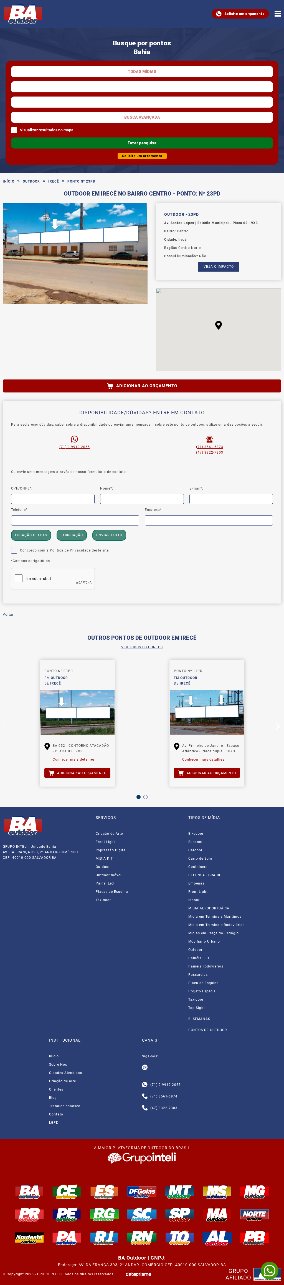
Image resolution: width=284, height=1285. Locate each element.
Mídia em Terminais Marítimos (215, 917)
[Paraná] (29, 1214)
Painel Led (105, 883)
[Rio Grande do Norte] (142, 1238)
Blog (53, 1098)
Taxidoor (103, 900)
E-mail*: (196, 488)
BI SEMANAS (199, 1019)
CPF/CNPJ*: (21, 488)
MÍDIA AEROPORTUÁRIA (208, 908)
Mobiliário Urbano (204, 941)
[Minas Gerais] (255, 1191)
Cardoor (195, 850)
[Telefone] (145, 1096)
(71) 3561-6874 (209, 447)
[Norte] (255, 1214)
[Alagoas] (217, 1237)
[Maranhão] (217, 1214)
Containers (197, 867)
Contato (56, 1114)
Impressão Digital (111, 850)
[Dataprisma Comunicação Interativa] (138, 1274)
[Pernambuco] (67, 1214)
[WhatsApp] (269, 1270)
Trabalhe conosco (64, 1106)
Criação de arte (62, 1081)
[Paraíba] (255, 1238)
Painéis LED (198, 958)
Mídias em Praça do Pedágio (213, 933)
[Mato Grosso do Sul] (217, 1191)
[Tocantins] (179, 1238)
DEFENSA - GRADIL (204, 875)
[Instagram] (145, 1068)
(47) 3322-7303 (209, 452)
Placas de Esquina (112, 892)
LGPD (54, 1123)
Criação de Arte (109, 834)
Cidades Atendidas (65, 1073)
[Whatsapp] (145, 1085)
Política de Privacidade (70, 550)
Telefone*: (20, 510)
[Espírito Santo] (104, 1191)
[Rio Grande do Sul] (104, 1214)
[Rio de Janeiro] (104, 1238)
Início (8, 181)
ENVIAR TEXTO (109, 535)
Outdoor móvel (108, 875)
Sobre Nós (58, 1065)
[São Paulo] (179, 1214)
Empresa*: (154, 510)
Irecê (53, 181)
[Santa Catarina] (142, 1214)
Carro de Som (200, 858)
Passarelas (198, 975)
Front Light (105, 842)
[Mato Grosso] (179, 1191)
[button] (218, 325)
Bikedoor (196, 834)
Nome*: (106, 488)
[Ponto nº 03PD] (77, 712)
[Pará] (67, 1238)
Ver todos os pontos (142, 647)
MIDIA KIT (104, 858)
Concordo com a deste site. (65, 550)
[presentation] (5, 727)
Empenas (196, 883)
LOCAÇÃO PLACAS (31, 535)
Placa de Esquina (203, 983)
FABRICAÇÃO (71, 535)
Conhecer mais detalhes (74, 759)
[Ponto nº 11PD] (207, 712)
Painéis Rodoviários (205, 966)
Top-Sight (196, 1008)
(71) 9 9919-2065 (74, 447)
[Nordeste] (29, 1238)
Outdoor (31, 181)
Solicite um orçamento (244, 14)
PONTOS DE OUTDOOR (207, 1030)
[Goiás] (142, 1191)
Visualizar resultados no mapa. (47, 130)
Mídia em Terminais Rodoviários (216, 925)
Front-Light (198, 892)
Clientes (56, 1089)
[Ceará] (67, 1191)
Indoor (194, 900)
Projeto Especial (202, 991)
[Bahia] (29, 1191)
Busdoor (195, 842)
